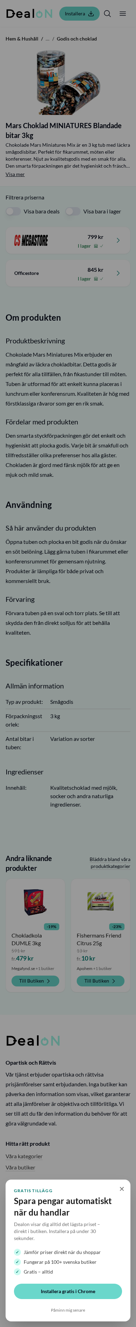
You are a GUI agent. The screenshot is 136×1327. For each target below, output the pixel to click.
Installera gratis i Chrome (68, 1291)
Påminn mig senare (68, 1310)
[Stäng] (68, 663)
